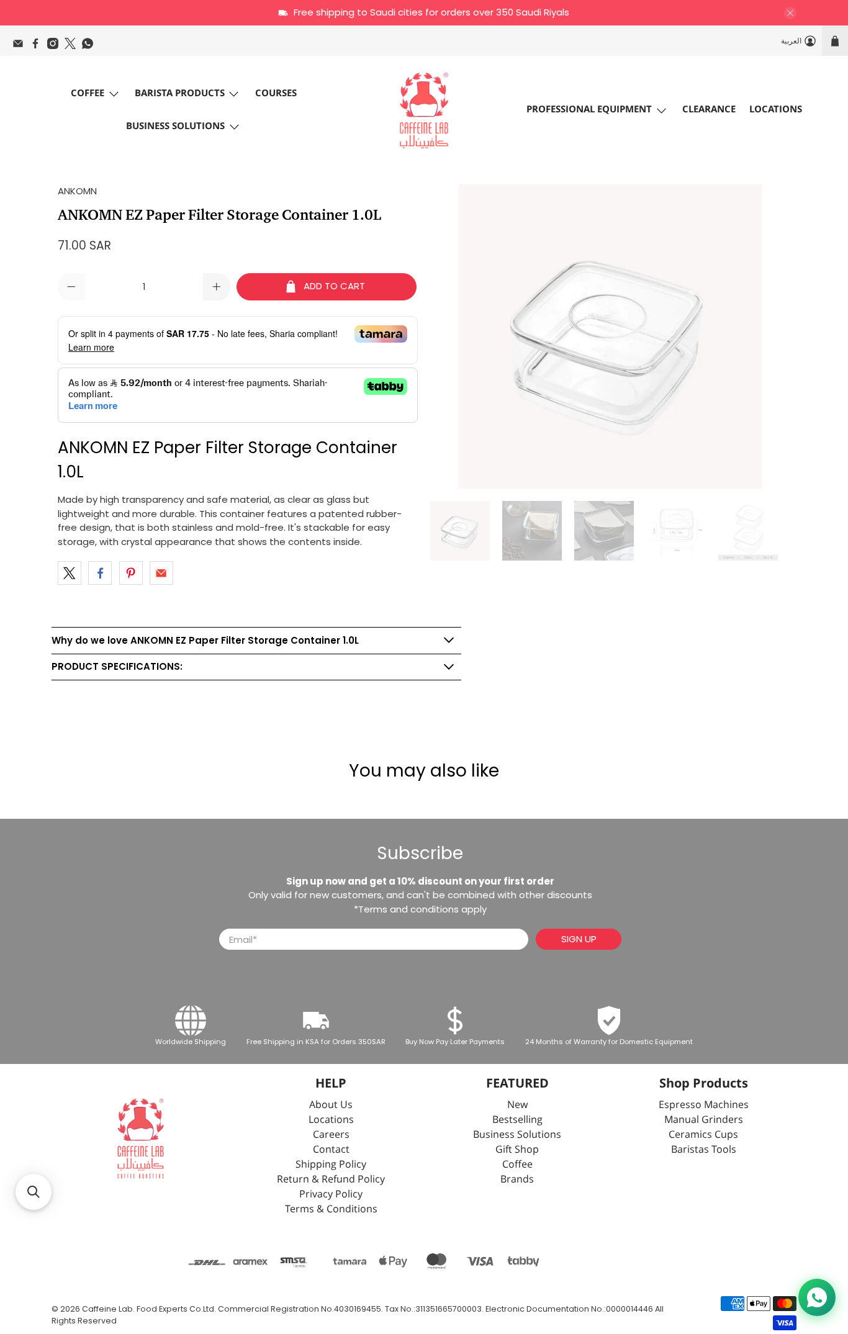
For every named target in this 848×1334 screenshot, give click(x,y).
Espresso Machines (704, 1105)
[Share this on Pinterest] (131, 573)
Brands (517, 1180)
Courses (276, 93)
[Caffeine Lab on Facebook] (38, 46)
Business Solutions (175, 126)
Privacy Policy (331, 1194)
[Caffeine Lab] (424, 110)
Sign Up (579, 938)
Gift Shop (517, 1150)
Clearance (709, 109)
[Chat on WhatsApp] (817, 1297)
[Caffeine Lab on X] (73, 46)
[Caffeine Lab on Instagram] (56, 46)
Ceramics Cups (703, 1135)
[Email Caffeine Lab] (21, 46)
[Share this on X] (69, 573)
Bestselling (517, 1120)
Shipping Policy (330, 1165)
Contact (331, 1150)
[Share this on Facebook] (100, 573)
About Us (331, 1105)
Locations (775, 109)
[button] (34, 1192)
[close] (790, 13)
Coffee (87, 93)
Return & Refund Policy (331, 1180)
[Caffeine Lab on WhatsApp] (90, 46)
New (517, 1105)
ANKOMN (77, 190)
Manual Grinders (703, 1120)
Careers (331, 1135)
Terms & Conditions (331, 1209)
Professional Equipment (589, 109)
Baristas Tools (703, 1150)
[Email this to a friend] (161, 573)
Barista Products (180, 93)
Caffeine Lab (107, 1309)
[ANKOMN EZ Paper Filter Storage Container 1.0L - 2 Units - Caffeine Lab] (610, 336)
